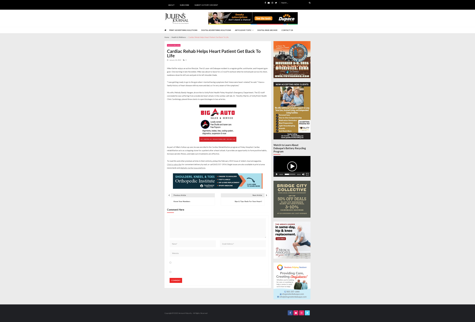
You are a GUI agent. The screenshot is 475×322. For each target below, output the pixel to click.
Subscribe (184, 5)
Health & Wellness (174, 45)
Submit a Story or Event (206, 5)
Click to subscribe (174, 164)
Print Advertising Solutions (183, 30)
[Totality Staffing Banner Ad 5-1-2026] (291, 110)
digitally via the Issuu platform (192, 168)
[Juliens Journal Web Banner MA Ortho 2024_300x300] (291, 240)
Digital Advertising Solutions (216, 30)
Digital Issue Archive (267, 30)
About (171, 5)
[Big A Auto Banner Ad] (217, 123)
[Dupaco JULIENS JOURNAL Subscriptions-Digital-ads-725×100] (253, 18)
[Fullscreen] (307, 174)
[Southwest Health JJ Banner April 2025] (218, 181)
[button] (292, 166)
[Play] (276, 174)
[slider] (290, 174)
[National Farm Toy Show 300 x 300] (291, 59)
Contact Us (287, 30)
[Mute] (303, 174)
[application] (291, 166)
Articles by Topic (243, 30)
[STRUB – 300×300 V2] (291, 281)
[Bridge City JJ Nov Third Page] (291, 199)
